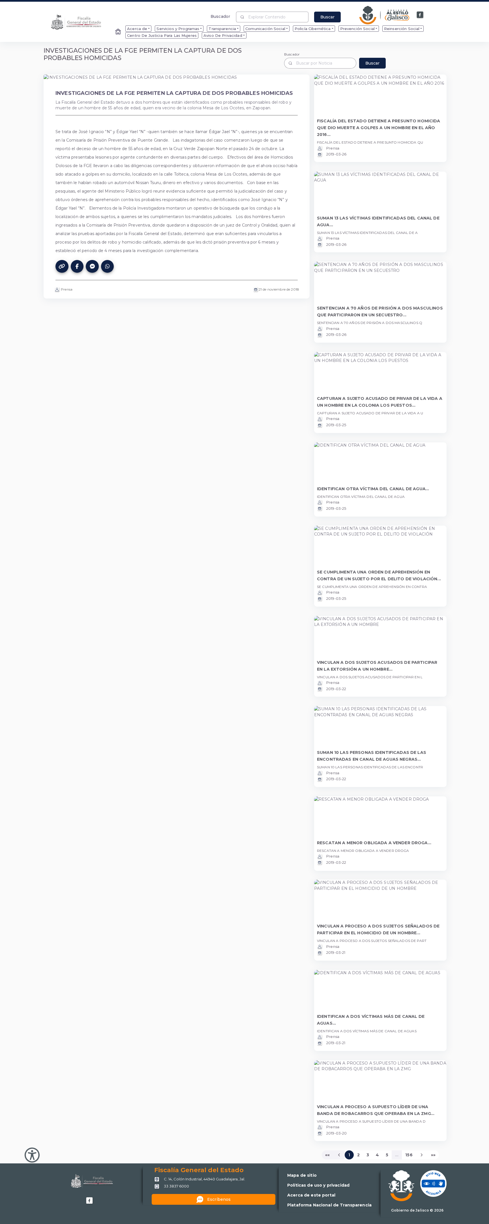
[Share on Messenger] (92, 266)
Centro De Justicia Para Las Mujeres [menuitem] (162, 35)
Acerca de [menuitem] (137, 28)
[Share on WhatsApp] (107, 266)
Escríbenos (219, 1199)
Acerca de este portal (311, 1195)
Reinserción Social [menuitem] (402, 28)
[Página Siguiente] (422, 1154)
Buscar (327, 17)
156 (408, 1154)
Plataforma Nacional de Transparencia (329, 1205)
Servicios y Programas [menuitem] (177, 28)
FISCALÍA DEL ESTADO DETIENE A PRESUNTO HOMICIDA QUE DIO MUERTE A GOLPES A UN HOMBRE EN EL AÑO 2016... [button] (378, 127)
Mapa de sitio (302, 1175)
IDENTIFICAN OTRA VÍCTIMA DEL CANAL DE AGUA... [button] (373, 488)
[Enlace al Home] (118, 32)
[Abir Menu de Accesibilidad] (32, 1155)
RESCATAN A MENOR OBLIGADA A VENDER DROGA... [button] (374, 842)
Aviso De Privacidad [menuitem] (222, 35)
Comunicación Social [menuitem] (265, 28)
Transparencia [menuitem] (222, 28)
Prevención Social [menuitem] (357, 28)
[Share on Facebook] (77, 266)
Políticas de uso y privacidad (318, 1185)
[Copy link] (61, 266)
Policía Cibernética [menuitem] (313, 28)
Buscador (220, 16)
